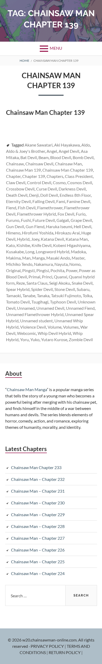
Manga (38, 257)
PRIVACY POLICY (48, 646)
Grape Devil (81, 220)
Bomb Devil (83, 157)
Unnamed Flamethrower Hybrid (35, 314)
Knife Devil (42, 245)
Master (78, 257)
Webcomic (26, 333)
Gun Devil (15, 226)
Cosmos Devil (79, 182)
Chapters (55, 176)
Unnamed (26, 308)
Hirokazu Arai (67, 232)
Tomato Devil (18, 301)
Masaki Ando (58, 257)
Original (13, 270)
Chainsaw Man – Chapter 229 (38, 514)
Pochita (57, 270)
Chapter (13, 176)
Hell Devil (82, 226)
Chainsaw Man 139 (23, 169)
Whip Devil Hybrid (54, 333)
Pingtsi (42, 270)
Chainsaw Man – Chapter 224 (38, 573)
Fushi (26, 220)
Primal (34, 276)
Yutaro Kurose (54, 339)
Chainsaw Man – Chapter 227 (38, 538)
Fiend (11, 207)
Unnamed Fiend (80, 308)
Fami (60, 201)
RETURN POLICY (65, 652)
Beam (43, 157)
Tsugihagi (39, 301)
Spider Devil (42, 289)
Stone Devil (64, 289)
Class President (79, 176)
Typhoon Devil (63, 301)
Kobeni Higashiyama (71, 245)
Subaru (83, 289)
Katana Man (77, 239)
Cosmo (59, 182)
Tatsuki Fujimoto (66, 295)
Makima (13, 257)
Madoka (78, 251)
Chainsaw (15, 163)
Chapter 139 (33, 176)
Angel (52, 151)
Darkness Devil (72, 188)
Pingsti (28, 270)
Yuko (34, 339)
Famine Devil (78, 201)
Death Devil (16, 195)
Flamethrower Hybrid (36, 213)
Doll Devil (49, 195)
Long (29, 251)
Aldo (85, 144)
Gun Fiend (35, 226)
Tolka (87, 295)
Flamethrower (50, 207)
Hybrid (23, 239)
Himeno (13, 232)
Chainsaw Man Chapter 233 (36, 467)
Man (26, 257)
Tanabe (28, 295)
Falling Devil (43, 201)
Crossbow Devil (20, 188)
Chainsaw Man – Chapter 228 (38, 526)
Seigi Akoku (59, 282)
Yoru (24, 339)
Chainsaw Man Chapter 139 (67, 169)
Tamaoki (13, 295)
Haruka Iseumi (59, 226)
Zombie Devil (81, 339)
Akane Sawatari (39, 144)
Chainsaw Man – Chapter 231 (38, 490)
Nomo (75, 264)
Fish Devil (27, 207)
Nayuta (61, 264)
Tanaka (43, 295)
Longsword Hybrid (52, 251)
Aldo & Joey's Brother (25, 151)
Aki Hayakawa (67, 144)
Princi (47, 276)
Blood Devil (60, 157)
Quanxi (60, 276)
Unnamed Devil (50, 308)
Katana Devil (52, 239)
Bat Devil (28, 157)
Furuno (12, 220)
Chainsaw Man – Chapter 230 (38, 502)
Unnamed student (36, 320)
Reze (20, 282)
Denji (34, 195)
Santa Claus (37, 282)
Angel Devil (69, 151)
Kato (10, 245)
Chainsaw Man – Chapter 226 (38, 549)
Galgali (62, 220)
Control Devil (39, 182)
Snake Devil (82, 282)
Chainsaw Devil (39, 163)
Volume (54, 326)
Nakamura (43, 264)
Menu (56, 48)
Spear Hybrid (18, 289)
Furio (81, 213)
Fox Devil (66, 213)
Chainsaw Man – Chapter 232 (38, 479)
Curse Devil (46, 188)
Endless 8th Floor (75, 195)
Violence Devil (33, 326)
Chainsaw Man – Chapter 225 (38, 561)
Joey (35, 239)
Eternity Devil (18, 201)
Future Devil (43, 220)
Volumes (71, 326)
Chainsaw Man (68, 163)
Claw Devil (15, 182)
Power (71, 270)
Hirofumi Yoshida (37, 232)
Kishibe (23, 245)
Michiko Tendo (19, 264)
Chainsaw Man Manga (27, 389)
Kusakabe (15, 251)
